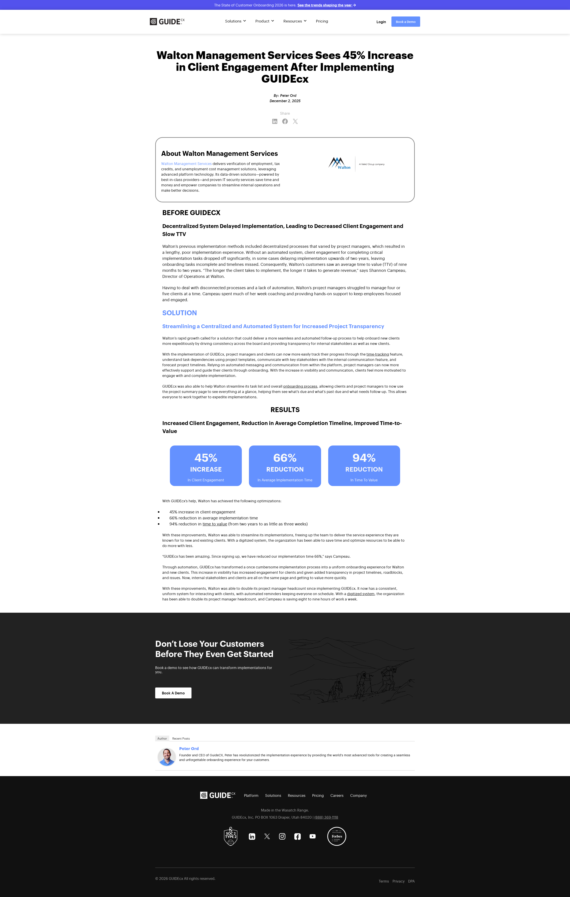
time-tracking (377, 354)
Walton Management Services (186, 163)
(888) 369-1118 (326, 817)
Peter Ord (189, 748)
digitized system (361, 593)
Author (162, 738)
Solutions (233, 20)
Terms (384, 881)
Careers (337, 795)
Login (381, 21)
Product (262, 20)
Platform (251, 795)
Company (358, 795)
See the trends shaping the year (325, 4)
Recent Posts (181, 738)
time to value (215, 523)
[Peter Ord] (167, 757)
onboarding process (300, 386)
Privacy (399, 881)
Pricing (322, 20)
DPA (411, 881)
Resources (292, 20)
